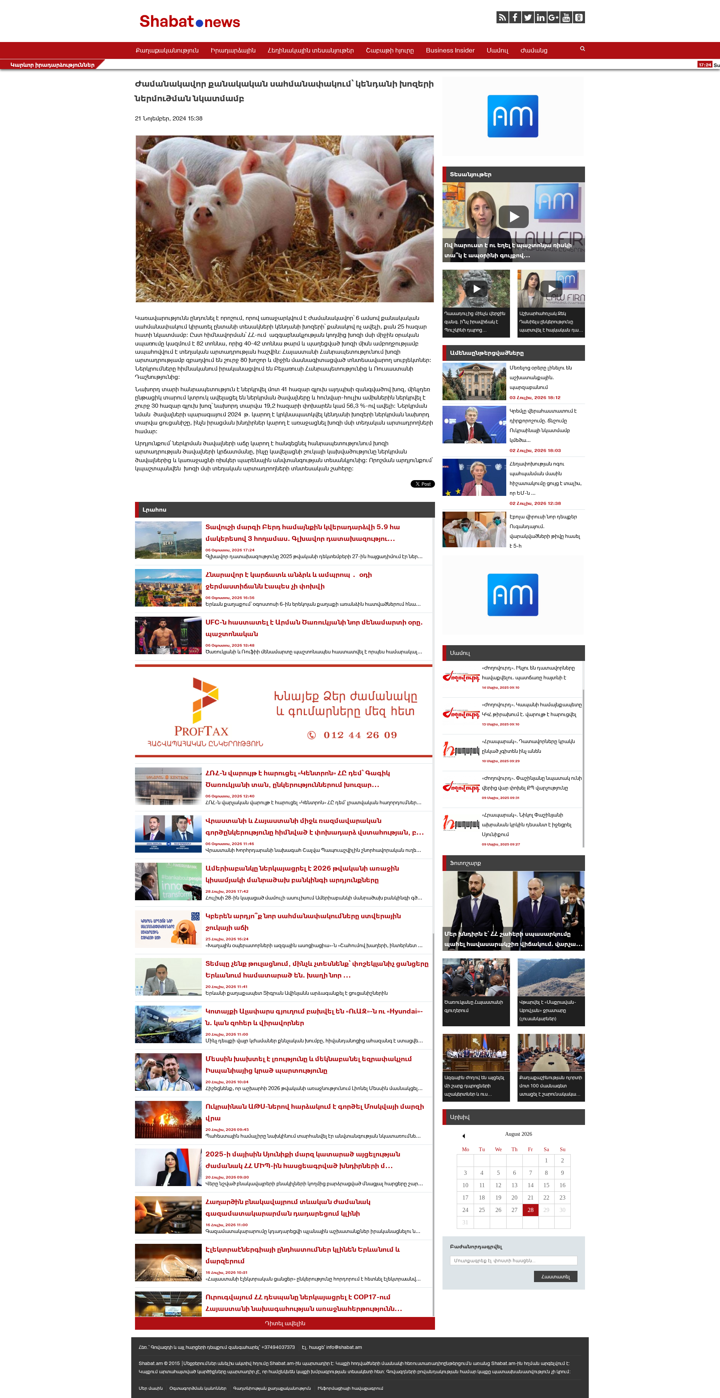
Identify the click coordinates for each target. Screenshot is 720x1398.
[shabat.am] (191, 29)
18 (482, 1197)
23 (563, 1197)
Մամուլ (497, 50)
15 (546, 1185)
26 (498, 1210)
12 (498, 1185)
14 (531, 1185)
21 (531, 1197)
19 (498, 1197)
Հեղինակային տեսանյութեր (311, 50)
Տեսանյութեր (471, 174)
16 (563, 1185)
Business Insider (450, 50)
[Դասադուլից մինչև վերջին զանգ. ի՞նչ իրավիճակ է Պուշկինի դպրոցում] (476, 289)
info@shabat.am (344, 1347)
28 (531, 1210)
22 (546, 1197)
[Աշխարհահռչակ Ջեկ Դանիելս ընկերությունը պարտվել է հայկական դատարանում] (551, 289)
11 (482, 1185)
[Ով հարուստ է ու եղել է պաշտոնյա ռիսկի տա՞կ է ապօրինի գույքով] (513, 222)
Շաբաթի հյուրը (390, 50)
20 (515, 1197)
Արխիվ (460, 1117)
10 (465, 1185)
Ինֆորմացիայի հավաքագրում (350, 1388)
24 (465, 1210)
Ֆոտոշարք (465, 863)
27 (515, 1210)
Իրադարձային (233, 50)
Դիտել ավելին (285, 1323)
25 (482, 1210)
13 (515, 1185)
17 (465, 1197)
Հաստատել (556, 1276)
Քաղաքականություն (167, 50)
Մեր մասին (151, 1388)
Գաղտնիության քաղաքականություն (272, 1388)
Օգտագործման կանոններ (198, 1388)
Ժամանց (534, 50)
